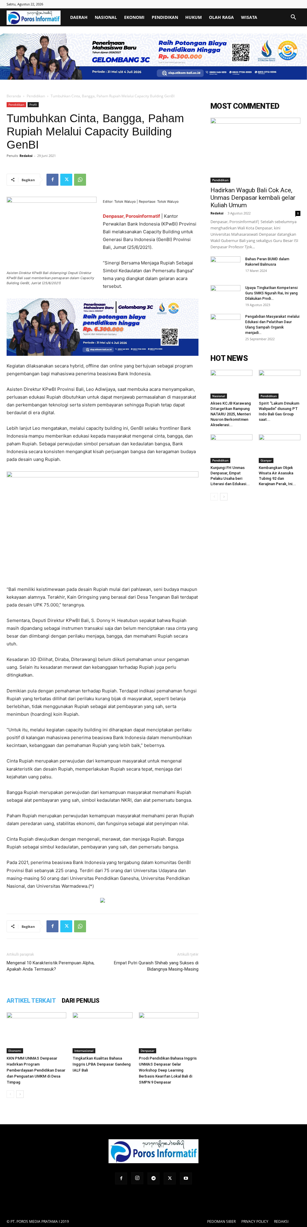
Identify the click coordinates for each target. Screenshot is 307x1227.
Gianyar (266, 460)
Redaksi (25, 155)
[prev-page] (10, 1094)
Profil (33, 104)
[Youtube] (186, 1178)
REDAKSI (281, 1221)
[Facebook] (52, 180)
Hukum (193, 17)
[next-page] (20, 1094)
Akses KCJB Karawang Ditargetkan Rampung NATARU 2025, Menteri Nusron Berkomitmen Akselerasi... (230, 414)
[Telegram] (153, 1178)
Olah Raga (221, 17)
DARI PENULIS (81, 1000)
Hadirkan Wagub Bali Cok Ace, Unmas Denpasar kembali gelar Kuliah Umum (252, 198)
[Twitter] (66, 180)
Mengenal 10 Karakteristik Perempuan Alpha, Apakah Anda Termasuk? (50, 966)
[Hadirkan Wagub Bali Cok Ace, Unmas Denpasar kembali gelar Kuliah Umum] (255, 150)
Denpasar (147, 1051)
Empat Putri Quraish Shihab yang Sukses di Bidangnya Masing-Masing (156, 966)
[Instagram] (137, 1178)
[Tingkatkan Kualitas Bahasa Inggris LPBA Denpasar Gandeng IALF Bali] (102, 1032)
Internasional (84, 1051)
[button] (293, 18)
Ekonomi (134, 17)
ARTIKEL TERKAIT (31, 1000)
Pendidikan (165, 17)
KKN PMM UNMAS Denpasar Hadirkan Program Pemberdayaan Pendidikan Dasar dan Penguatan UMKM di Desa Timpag (36, 1070)
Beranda (14, 96)
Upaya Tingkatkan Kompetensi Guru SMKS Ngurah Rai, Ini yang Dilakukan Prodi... (271, 293)
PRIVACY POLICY (254, 1221)
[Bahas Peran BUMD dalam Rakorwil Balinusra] (225, 266)
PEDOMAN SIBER (221, 1221)
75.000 (51, 605)
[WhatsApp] (80, 180)
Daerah (79, 17)
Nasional (106, 17)
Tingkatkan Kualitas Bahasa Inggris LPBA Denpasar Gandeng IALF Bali (102, 1064)
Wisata (249, 17)
